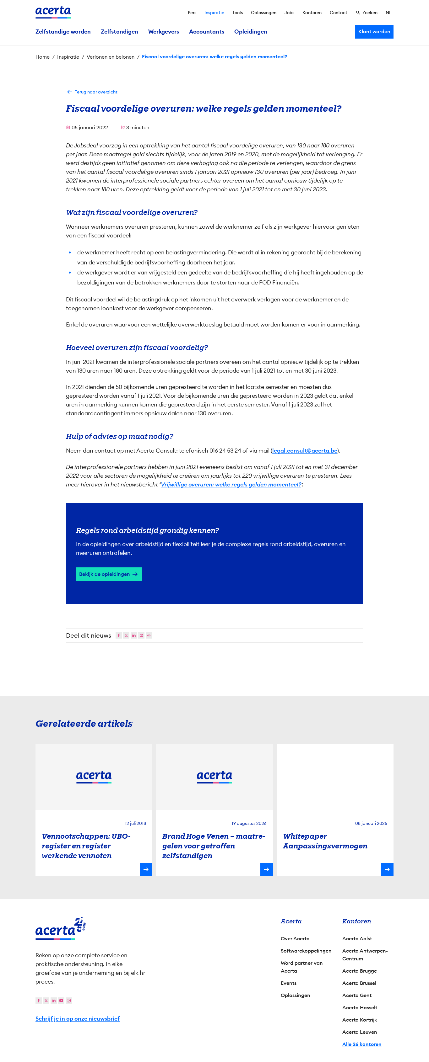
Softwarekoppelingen (306, 951)
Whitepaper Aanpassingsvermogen (325, 841)
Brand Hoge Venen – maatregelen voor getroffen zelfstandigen (213, 846)
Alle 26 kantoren (362, 1044)
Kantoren (312, 12)
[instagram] (69, 1000)
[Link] (149, 635)
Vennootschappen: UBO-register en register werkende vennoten (86, 846)
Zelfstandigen (119, 31)
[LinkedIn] (134, 635)
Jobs (289, 12)
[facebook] (38, 1000)
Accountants (206, 31)
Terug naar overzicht (96, 92)
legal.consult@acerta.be (304, 450)
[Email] (141, 635)
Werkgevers (163, 31)
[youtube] (61, 1000)
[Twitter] (126, 635)
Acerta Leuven (359, 1032)
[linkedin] (54, 1000)
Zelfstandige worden (63, 31)
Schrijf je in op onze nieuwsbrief (77, 1018)
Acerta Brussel (359, 983)
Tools (237, 12)
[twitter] (46, 1000)
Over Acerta (295, 938)
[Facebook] (119, 635)
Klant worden (374, 31)
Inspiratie (214, 12)
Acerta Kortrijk (359, 1020)
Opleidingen (250, 31)
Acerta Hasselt (359, 1007)
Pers (192, 12)
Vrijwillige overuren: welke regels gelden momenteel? (231, 484)
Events (288, 983)
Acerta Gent (357, 995)
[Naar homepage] (53, 12)
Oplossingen (263, 12)
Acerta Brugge (359, 971)
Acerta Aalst (357, 938)
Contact (338, 12)
